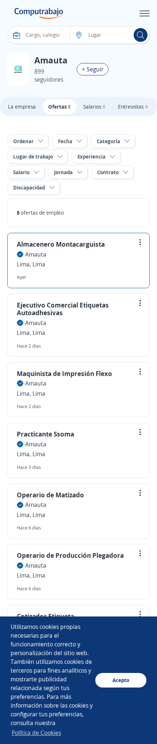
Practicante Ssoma (45, 434)
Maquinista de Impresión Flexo (64, 373)
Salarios (94, 106)
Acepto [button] (120, 680)
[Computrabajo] (39, 13)
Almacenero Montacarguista (61, 244)
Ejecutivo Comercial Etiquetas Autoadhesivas (63, 309)
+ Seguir (92, 69)
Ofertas (59, 106)
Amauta (35, 254)
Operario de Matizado (50, 494)
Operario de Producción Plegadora (70, 555)
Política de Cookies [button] (36, 733)
